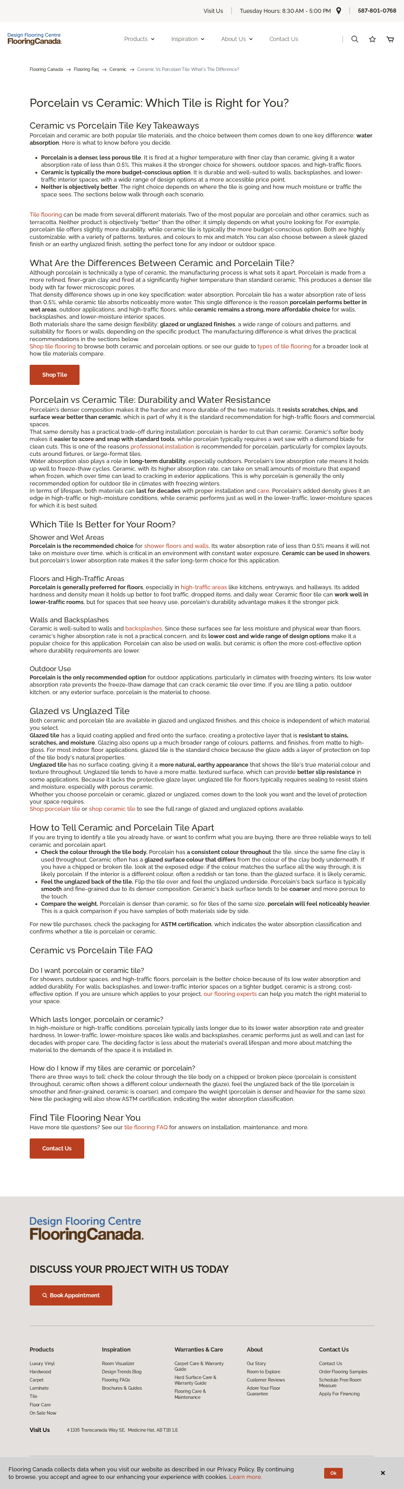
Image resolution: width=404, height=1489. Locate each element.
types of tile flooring (285, 346)
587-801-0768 (377, 10)
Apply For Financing (339, 1393)
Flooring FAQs (116, 1379)
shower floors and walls (176, 546)
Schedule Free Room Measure (340, 1382)
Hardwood (40, 1371)
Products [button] (136, 39)
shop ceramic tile (112, 809)
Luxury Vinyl (42, 1363)
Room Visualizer (118, 1363)
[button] (354, 39)
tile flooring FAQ (146, 1127)
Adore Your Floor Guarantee (263, 1391)
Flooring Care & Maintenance (190, 1394)
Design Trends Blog (121, 1371)
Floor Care (40, 1404)
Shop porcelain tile (55, 809)
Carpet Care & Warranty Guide (199, 1366)
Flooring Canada (46, 69)
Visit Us (213, 11)
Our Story (256, 1363)
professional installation (162, 446)
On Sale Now (43, 1413)
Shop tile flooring (53, 346)
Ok (333, 1473)
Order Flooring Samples (343, 1371)
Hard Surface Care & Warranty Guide (196, 1380)
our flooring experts (230, 994)
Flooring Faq (86, 69)
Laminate (39, 1388)
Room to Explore (263, 1371)
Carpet (37, 1379)
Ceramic (118, 69)
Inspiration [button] (184, 39)
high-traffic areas (204, 587)
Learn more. (245, 1477)
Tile (33, 1396)
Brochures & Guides (122, 1388)
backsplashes (143, 628)
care (263, 490)
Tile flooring (46, 214)
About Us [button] (233, 39)
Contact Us (284, 39)
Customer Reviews (266, 1379)
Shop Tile (54, 374)
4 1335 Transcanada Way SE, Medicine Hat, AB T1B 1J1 (122, 1430)
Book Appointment (75, 1295)
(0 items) (390, 39)
